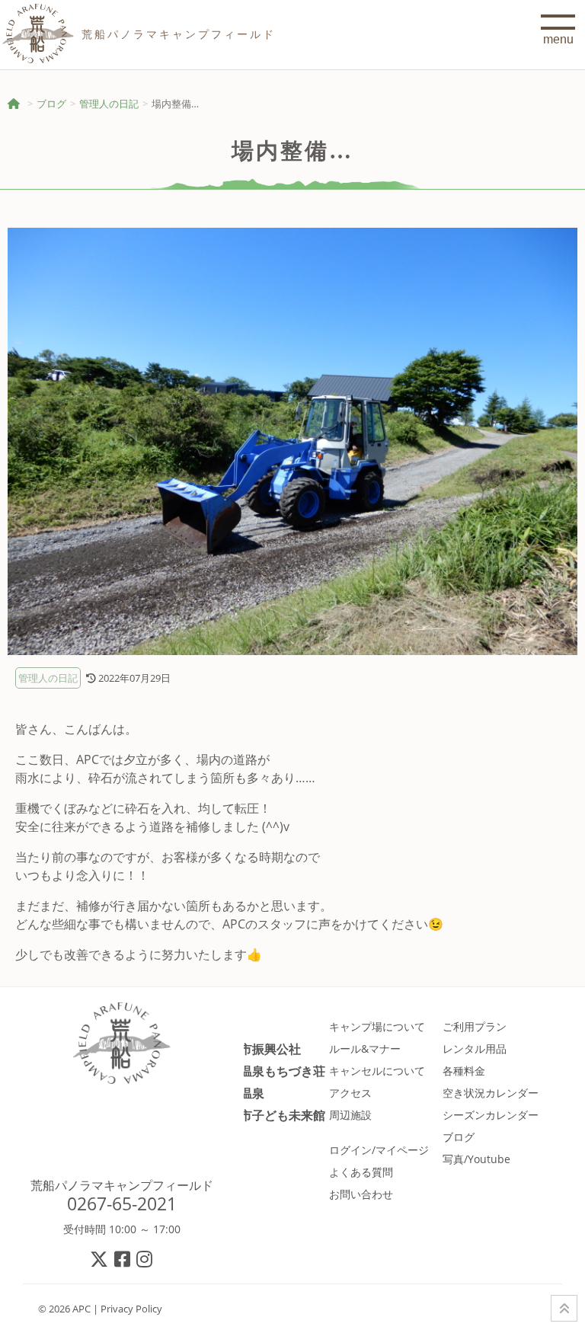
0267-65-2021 (122, 1203)
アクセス (350, 1092)
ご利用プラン (475, 1026)
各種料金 (464, 1070)
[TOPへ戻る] (564, 1308)
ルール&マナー (365, 1048)
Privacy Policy (131, 1308)
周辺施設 (350, 1115)
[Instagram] (145, 1258)
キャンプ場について (377, 1026)
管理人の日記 (109, 103)
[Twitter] (100, 1258)
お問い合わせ (361, 1194)
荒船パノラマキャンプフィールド (121, 1185)
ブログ (51, 103)
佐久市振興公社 (258, 1048)
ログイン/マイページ (379, 1150)
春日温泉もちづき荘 (270, 1070)
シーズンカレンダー (491, 1115)
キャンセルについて (377, 1070)
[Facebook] (123, 1258)
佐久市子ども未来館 (270, 1115)
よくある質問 (361, 1172)
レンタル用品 (475, 1048)
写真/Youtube (476, 1159)
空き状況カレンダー (491, 1092)
